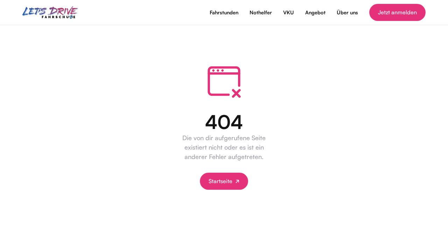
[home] (50, 12)
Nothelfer (261, 12)
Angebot (315, 12)
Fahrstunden (224, 12)
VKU (288, 12)
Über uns (347, 12)
